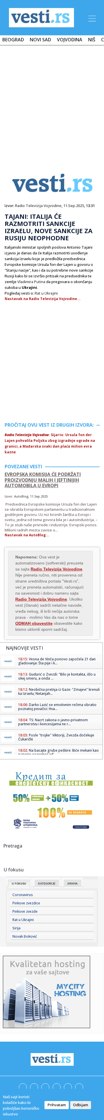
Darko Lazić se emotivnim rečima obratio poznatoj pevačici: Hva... (57, 706)
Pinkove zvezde (25, 911)
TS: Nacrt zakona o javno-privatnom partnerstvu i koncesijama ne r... (53, 721)
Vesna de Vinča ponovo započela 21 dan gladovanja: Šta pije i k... (57, 661)
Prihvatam (56, 1104)
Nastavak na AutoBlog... (27, 535)
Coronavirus (22, 894)
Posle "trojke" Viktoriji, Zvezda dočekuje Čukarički (56, 737)
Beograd (13, 39)
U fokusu (19, 883)
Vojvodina (69, 39)
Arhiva (72, 883)
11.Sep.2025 (73, 205)
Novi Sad (40, 39)
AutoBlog (21, 496)
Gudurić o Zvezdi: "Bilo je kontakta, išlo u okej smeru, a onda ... (57, 676)
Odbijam (80, 1104)
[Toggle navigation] (91, 17)
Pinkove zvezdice (26, 903)
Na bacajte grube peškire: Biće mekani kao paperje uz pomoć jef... (58, 752)
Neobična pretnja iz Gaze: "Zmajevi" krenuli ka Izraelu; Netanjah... (59, 691)
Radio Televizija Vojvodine (38, 205)
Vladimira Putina (31, 281)
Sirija (16, 928)
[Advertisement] (52, 104)
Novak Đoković (24, 936)
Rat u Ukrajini (46, 293)
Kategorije (46, 883)
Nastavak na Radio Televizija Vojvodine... (43, 298)
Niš (91, 39)
